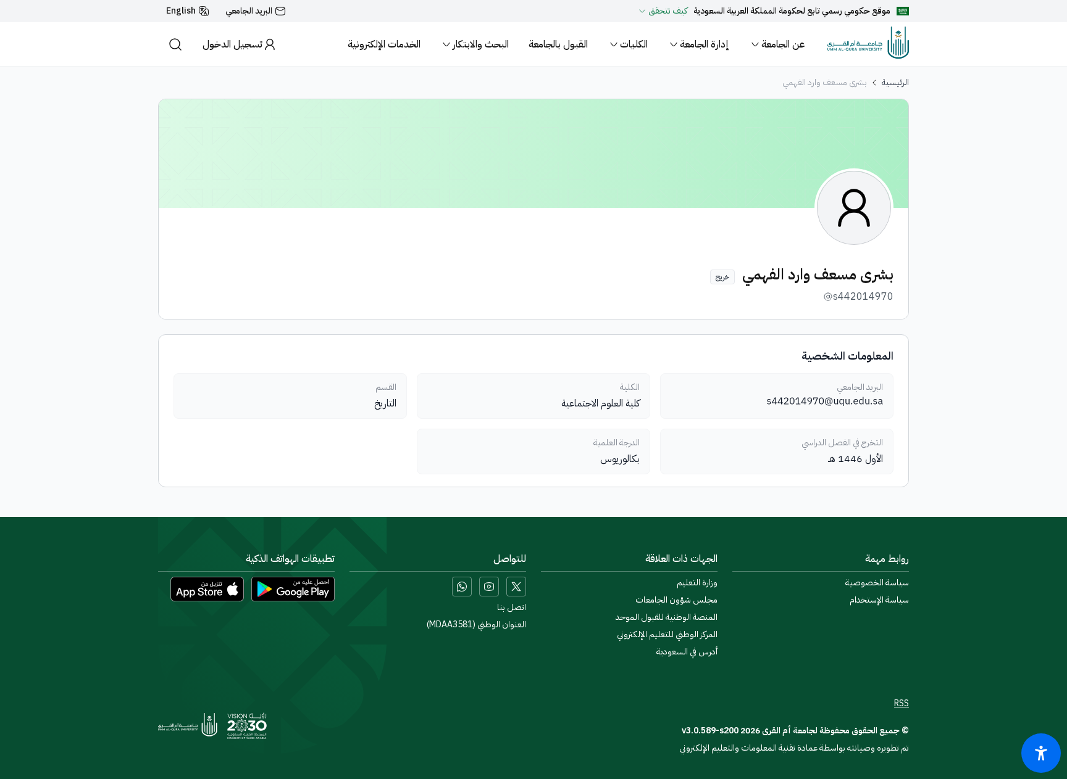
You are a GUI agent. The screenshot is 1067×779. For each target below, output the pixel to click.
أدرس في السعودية (687, 652)
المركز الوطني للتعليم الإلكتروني (667, 635)
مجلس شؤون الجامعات (676, 600)
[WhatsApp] (462, 586)
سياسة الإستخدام (879, 600)
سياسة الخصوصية (877, 583)
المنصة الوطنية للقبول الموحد (667, 617)
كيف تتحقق (667, 11)
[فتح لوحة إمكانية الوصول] (1041, 753)
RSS (901, 704)
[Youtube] (489, 586)
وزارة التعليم (697, 583)
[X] (516, 586)
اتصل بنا (511, 607)
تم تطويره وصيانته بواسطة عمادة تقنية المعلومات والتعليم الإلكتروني (794, 747)
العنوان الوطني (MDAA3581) (476, 625)
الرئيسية (895, 82)
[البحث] (175, 44)
